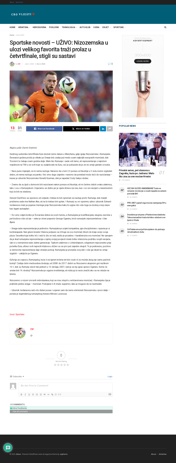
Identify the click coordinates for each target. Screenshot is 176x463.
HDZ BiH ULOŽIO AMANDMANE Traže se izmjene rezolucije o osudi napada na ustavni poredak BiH (146, 191)
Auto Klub (85, 27)
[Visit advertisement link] (142, 76)
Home (12, 27)
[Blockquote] (44, 394)
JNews (18, 454)
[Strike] (33, 394)
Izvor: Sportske (17, 314)
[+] (59, 394)
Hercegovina (39, 27)
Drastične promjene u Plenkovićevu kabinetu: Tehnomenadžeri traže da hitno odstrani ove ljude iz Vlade (146, 217)
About (12, 2)
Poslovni (54, 27)
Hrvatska (23, 27)
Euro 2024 (20, 35)
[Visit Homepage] (23, 14)
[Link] (52, 394)
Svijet (105, 27)
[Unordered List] (41, 394)
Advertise (19, 2)
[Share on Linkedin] (103, 128)
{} (56, 394)
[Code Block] (48, 394)
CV (19, 64)
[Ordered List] (37, 394)
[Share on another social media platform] (110, 128)
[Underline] (29, 394)
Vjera (96, 27)
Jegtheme (64, 454)
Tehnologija (68, 27)
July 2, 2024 (29, 64)
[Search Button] (165, 27)
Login (109, 376)
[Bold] (21, 394)
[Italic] (25, 394)
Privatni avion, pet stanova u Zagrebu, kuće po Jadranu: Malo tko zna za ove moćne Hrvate (136, 173)
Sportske (118, 27)
